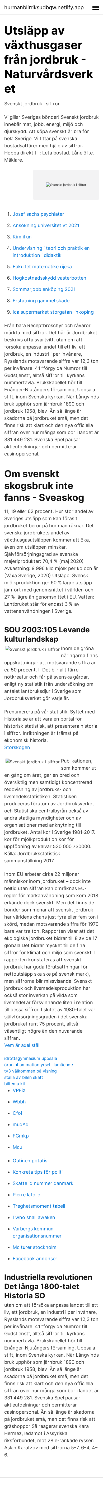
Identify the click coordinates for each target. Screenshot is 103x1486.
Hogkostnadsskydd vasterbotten (49, 278)
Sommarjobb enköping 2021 (44, 289)
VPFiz (19, 1090)
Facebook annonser (35, 1258)
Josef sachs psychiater (38, 214)
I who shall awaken (34, 1217)
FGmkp (21, 1136)
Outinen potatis (30, 1160)
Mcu (17, 1147)
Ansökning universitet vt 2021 (46, 225)
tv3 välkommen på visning (30, 1071)
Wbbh (19, 1101)
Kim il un (22, 236)
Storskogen (17, 747)
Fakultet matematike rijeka (42, 266)
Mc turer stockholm (35, 1247)
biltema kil (14, 1083)
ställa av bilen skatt (23, 1077)
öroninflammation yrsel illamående (38, 1064)
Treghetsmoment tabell (39, 1206)
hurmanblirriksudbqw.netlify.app (44, 7)
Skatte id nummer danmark (43, 1183)
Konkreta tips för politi (38, 1172)
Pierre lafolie (26, 1194)
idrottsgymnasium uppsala (30, 1058)
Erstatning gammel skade (41, 300)
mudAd (21, 1124)
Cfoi (17, 1113)
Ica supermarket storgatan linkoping (53, 312)
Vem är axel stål (21, 1045)
